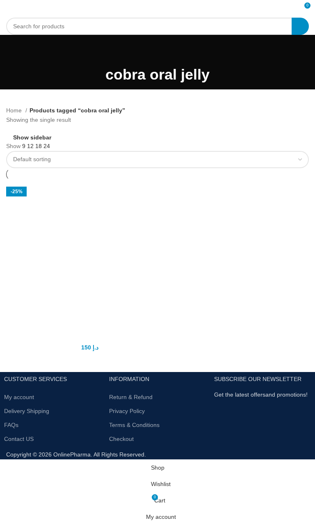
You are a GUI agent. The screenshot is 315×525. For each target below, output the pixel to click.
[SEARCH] (300, 26)
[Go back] (157, 51)
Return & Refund (131, 397)
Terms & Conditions (134, 425)
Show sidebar (32, 137)
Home (14, 110)
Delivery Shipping (26, 411)
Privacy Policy (127, 411)
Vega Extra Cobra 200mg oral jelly (81, 337)
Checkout (121, 439)
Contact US (19, 439)
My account (19, 397)
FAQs (11, 425)
